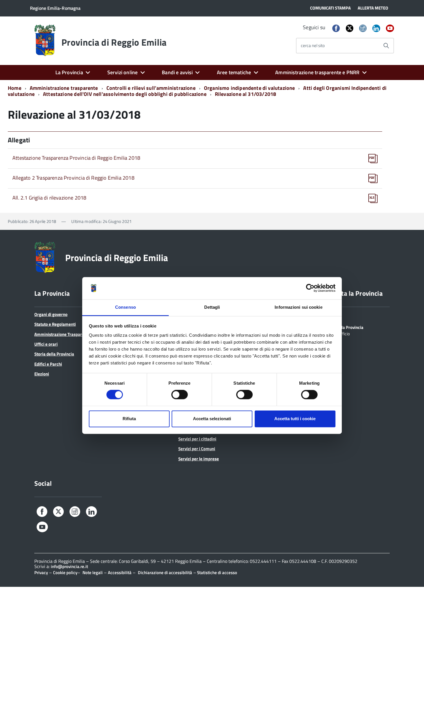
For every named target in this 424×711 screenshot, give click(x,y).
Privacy (41, 572)
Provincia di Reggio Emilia (113, 42)
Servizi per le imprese (198, 458)
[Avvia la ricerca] (386, 45)
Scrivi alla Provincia (345, 327)
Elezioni (41, 374)
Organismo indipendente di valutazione (249, 88)
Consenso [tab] (125, 307)
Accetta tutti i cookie (295, 418)
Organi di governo (50, 314)
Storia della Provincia (54, 354)
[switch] (179, 394)
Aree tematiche (234, 72)
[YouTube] (390, 29)
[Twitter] (349, 28)
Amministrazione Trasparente (62, 334)
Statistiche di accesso (216, 572)
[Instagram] (363, 29)
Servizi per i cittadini (197, 438)
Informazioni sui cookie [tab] (298, 307)
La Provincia (69, 72)
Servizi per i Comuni (196, 448)
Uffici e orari (46, 344)
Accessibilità (120, 572)
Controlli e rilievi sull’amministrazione (151, 88)
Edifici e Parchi (48, 364)
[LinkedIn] (376, 29)
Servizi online (122, 72)
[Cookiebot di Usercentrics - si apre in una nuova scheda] (310, 288)
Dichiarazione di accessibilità (165, 572)
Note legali (92, 572)
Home (14, 88)
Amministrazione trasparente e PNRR (317, 72)
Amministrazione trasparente (64, 88)
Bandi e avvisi (177, 72)
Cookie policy (65, 572)
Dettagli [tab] (212, 307)
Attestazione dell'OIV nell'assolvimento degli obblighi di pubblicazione (125, 94)
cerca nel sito (313, 45)
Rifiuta (129, 418)
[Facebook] (336, 29)
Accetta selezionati (212, 418)
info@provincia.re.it (69, 566)
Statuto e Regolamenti (55, 324)
